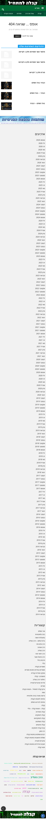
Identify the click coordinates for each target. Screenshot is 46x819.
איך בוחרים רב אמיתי (37, 770)
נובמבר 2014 (40, 592)
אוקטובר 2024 (40, 211)
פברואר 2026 (40, 159)
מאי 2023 (41, 266)
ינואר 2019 (41, 434)
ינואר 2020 (41, 395)
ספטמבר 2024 (40, 214)
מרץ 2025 (41, 195)
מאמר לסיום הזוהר (30, 785)
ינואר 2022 (41, 317)
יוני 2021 (42, 340)
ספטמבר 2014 (40, 595)
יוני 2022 (42, 301)
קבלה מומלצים (40, 721)
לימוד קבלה (7, 781)
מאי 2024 (41, 227)
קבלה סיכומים (40, 725)
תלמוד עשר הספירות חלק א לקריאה (31, 62)
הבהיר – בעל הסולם (37, 93)
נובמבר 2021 (40, 324)
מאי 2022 (41, 304)
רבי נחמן (42, 731)
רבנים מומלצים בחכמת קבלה (35, 734)
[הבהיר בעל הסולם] (6, 85)
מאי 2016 (41, 537)
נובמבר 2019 (40, 401)
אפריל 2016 (41, 540)
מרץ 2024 (41, 233)
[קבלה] (23, 2)
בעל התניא (6, 770)
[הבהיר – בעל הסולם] (6, 96)
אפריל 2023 (41, 269)
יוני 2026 (42, 146)
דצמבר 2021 (40, 321)
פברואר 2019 (40, 430)
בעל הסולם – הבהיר (37, 103)
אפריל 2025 (41, 191)
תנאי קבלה (41, 747)
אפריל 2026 (41, 153)
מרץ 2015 (41, 579)
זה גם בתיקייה (39, 781)
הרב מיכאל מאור (39, 657)
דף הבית (17, 36)
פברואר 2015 (40, 582)
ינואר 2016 (41, 550)
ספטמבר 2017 (40, 485)
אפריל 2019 (41, 424)
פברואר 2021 (40, 353)
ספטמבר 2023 (40, 253)
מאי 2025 (41, 188)
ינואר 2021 (41, 356)
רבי (22, 796)
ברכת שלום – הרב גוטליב (37, 641)
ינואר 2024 (41, 240)
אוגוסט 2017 (40, 488)
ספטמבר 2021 (40, 330)
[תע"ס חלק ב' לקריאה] (6, 75)
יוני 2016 (42, 534)
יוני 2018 (42, 456)
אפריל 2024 (41, 230)
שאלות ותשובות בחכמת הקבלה (35, 737)
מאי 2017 (41, 498)
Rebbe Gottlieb (8, 763)
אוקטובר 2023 (40, 250)
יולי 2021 (42, 337)
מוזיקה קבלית (11, 785)
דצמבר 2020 (40, 359)
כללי (43, 663)
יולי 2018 (42, 453)
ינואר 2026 (41, 162)
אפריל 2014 (41, 608)
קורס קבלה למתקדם (38, 728)
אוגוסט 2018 (40, 450)
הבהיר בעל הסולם (38, 83)
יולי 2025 (42, 182)
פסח (43, 692)
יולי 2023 (42, 259)
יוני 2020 (42, 379)
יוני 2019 (42, 417)
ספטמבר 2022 (40, 292)
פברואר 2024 (40, 237)
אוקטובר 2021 (40, 327)
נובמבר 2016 (40, 517)
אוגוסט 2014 (40, 598)
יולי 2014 (42, 601)
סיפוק (24, 788)
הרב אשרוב (41, 647)
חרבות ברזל (41, 660)
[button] (3, 8)
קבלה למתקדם (40, 715)
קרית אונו (27, 796)
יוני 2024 (42, 224)
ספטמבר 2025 (40, 175)
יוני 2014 (42, 605)
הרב (28, 774)
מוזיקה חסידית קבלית (38, 673)
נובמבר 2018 (40, 440)
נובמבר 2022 (40, 285)
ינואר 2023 (41, 279)
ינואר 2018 (41, 472)
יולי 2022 (42, 298)
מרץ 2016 (41, 543)
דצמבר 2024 (40, 204)
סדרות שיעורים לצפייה (37, 683)
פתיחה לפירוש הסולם (38, 702)
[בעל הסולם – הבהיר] (6, 106)
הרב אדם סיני (40, 644)
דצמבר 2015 (40, 553)
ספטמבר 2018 (40, 446)
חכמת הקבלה (8, 14)
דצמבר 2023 (40, 243)
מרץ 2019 (41, 427)
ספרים (43, 686)
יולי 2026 (42, 143)
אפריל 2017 (41, 501)
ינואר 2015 (41, 585)
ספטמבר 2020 (40, 369)
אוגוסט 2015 (40, 563)
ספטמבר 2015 (40, 559)
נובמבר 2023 (40, 246)
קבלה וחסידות (40, 712)
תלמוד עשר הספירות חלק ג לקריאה (32, 52)
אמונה (24, 770)
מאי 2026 (41, 150)
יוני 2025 (42, 185)
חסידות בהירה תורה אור (17, 781)
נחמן (41, 788)
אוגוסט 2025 (40, 179)
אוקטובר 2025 (40, 172)
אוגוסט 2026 (40, 140)
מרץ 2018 (41, 466)
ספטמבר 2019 (40, 408)
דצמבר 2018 (40, 437)
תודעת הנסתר (8, 796)
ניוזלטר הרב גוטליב (39, 679)
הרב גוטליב (41, 650)
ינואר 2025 (41, 201)
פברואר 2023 (40, 275)
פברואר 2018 (40, 469)
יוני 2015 (42, 569)
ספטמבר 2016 (40, 524)
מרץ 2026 (41, 156)
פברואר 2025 (40, 198)
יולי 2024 (42, 221)
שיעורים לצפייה (40, 741)
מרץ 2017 (41, 505)
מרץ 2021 (41, 350)
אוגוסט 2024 (40, 217)
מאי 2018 (41, 459)
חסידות (19, 14)
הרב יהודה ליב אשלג (24, 777)
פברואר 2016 (40, 546)
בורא (20, 770)
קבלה (39, 14)
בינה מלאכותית (40, 634)
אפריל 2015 (41, 576)
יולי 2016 (42, 530)
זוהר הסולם (31, 781)
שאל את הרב (29, 14)
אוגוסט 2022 (40, 295)
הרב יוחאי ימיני (40, 654)
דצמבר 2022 (40, 282)
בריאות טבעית (39, 774)
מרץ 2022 (41, 311)
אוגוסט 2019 (40, 411)
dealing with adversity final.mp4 (22, 763)
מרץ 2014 (41, 611)
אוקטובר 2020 (40, 366)
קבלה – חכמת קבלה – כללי (36, 708)
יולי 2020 (42, 375)
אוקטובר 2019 (40, 404)
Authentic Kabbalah (37, 763)
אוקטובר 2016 (40, 521)
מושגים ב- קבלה (40, 676)
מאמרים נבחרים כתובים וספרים (35, 670)
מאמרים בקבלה (40, 667)
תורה (41, 799)
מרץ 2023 (41, 272)
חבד (25, 781)
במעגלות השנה (40, 637)
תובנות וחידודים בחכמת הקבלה (35, 744)
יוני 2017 (42, 495)
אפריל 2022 (41, 308)
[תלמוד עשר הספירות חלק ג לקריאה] (6, 54)
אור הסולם (41, 631)
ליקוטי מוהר (40, 785)
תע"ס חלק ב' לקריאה (37, 72)
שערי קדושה (17, 796)
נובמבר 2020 (40, 363)
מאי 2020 (41, 382)
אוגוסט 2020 (40, 372)
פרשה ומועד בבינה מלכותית (36, 696)
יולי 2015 (42, 566)
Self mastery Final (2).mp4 (36, 767)
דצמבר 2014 (40, 588)
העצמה (32, 774)
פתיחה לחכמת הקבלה (38, 699)
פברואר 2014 (40, 614)
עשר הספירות (17, 788)
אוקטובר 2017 (40, 482)
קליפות (32, 796)
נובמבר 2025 (40, 169)
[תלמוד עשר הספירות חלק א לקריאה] (6, 65)
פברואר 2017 (40, 508)
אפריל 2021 (41, 346)
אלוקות (29, 770)
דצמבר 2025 (40, 166)
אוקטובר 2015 (40, 556)
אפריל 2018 (41, 463)
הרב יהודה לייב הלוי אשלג (10, 777)
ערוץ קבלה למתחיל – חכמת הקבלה (33, 689)
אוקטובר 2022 (40, 288)
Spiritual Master (23, 767)
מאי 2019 (41, 421)
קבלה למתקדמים (39, 718)
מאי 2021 (41, 343)
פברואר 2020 (40, 392)
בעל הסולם (14, 770)
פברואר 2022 (40, 314)
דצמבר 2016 (40, 514)
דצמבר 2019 (40, 398)
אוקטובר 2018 (40, 443)
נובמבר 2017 (40, 479)
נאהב (5, 785)
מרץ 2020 (41, 388)
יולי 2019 (42, 414)
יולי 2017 (42, 492)
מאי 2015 (41, 572)
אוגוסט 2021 (40, 333)
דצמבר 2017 (40, 475)
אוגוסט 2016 (40, 527)
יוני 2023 (42, 262)
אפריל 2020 (41, 385)
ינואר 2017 (41, 511)
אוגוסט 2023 (40, 256)
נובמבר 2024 (40, 208)
